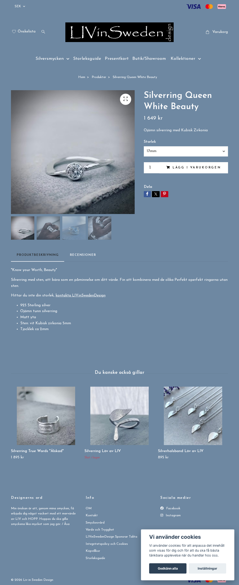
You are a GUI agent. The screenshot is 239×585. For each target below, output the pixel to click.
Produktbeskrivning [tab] (38, 255)
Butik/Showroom (149, 59)
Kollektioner (183, 59)
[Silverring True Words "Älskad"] (46, 416)
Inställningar (207, 568)
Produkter (99, 77)
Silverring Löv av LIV (102, 451)
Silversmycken (49, 59)
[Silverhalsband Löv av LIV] (193, 416)
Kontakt (92, 515)
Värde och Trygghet (100, 529)
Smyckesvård (95, 522)
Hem (81, 77)
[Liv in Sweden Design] (119, 32)
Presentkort (117, 59)
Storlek (150, 142)
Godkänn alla (168, 568)
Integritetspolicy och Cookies (107, 544)
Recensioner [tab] (83, 255)
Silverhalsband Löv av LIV (181, 451)
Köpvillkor (93, 551)
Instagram (173, 515)
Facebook (172, 508)
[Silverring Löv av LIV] (119, 416)
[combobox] (186, 151)
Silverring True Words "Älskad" (37, 451)
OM (89, 508)
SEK (18, 6)
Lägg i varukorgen (196, 167)
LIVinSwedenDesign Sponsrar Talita (111, 537)
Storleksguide (87, 59)
